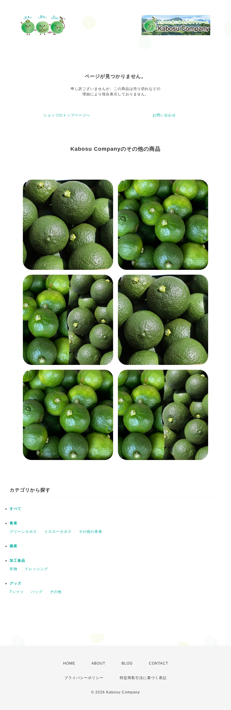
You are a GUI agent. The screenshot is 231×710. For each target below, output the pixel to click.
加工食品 (17, 560)
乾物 (13, 569)
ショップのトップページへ (66, 115)
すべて (15, 509)
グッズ (15, 583)
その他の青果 (90, 531)
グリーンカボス (23, 531)
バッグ (37, 592)
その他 (56, 592)
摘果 (13, 546)
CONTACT (158, 663)
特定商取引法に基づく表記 (143, 678)
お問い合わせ (164, 115)
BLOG (127, 663)
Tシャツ (17, 592)
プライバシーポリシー (83, 678)
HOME (69, 663)
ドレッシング (36, 569)
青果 (13, 523)
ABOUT (98, 663)
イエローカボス (58, 531)
